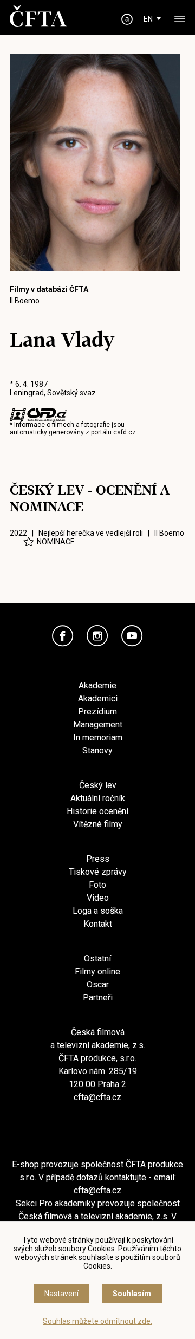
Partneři (98, 997)
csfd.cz (124, 432)
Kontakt (97, 924)
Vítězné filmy (97, 824)
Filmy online (97, 971)
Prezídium (97, 711)
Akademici (98, 698)
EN (148, 19)
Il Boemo (25, 300)
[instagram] (97, 636)
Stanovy (97, 750)
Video (98, 898)
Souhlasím (132, 1293)
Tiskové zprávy (98, 872)
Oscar (98, 984)
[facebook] (63, 636)
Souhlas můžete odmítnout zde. (97, 1321)
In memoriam (97, 737)
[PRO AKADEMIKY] (127, 19)
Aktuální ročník (97, 798)
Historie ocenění (97, 811)
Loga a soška (98, 911)
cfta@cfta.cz (97, 1097)
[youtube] (132, 636)
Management (97, 724)
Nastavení (61, 1293)
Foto (97, 885)
